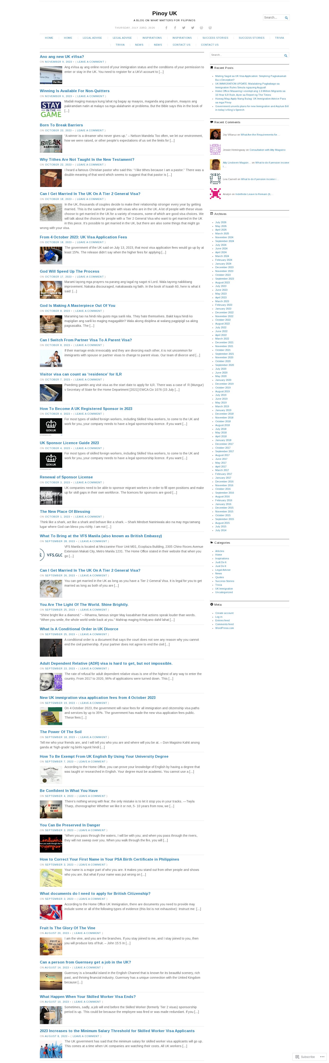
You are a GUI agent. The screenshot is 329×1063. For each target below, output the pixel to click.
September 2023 (224, 278)
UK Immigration (224, 588)
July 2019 (220, 395)
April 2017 (220, 466)
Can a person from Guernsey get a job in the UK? (85, 962)
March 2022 (222, 338)
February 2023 (223, 304)
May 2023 (220, 293)
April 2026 (220, 229)
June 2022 (221, 331)
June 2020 (221, 372)
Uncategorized (224, 592)
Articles (219, 551)
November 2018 (224, 417)
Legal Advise (92, 37)
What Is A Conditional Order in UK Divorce (79, 629)
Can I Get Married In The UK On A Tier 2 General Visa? (90, 194)
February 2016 (223, 500)
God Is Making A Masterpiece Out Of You (77, 305)
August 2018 (222, 425)
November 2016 (224, 485)
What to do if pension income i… (260, 179)
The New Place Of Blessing (65, 511)
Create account (224, 613)
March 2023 (222, 301)
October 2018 (223, 421)
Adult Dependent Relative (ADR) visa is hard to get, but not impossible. (106, 663)
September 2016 (224, 492)
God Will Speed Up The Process (69, 271)
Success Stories (215, 37)
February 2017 (223, 474)
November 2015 (224, 511)
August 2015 (222, 523)
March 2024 (222, 256)
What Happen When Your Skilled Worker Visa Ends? (88, 997)
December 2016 (224, 481)
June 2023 (221, 290)
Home (49, 37)
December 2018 (224, 413)
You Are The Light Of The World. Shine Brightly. (84, 605)
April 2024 (220, 252)
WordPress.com (224, 628)
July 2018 (220, 429)
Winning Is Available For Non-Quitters (75, 91)
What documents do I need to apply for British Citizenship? (95, 893)
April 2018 (220, 436)
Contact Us (181, 44)
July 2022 (220, 327)
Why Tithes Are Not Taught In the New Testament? (87, 159)
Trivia (279, 37)
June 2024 (221, 248)
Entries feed (222, 620)
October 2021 (223, 350)
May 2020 (220, 376)
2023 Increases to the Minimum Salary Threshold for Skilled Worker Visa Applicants (117, 1031)
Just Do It (220, 566)
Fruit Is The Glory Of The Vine (67, 928)
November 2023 (224, 271)
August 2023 (222, 282)
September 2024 (224, 241)
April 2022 (220, 335)
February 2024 (223, 260)
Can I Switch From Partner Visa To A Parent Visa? (86, 340)
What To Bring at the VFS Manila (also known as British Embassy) (101, 536)
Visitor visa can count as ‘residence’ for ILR (81, 374)
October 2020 (223, 361)
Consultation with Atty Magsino (267, 150)
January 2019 (223, 410)
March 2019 (222, 406)
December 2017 (224, 444)
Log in (218, 616)
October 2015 (223, 515)
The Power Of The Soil (61, 732)
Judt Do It (220, 562)
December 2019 (224, 383)
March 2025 (222, 233)
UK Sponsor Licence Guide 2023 (69, 443)
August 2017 (222, 455)
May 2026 (220, 226)
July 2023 (220, 286)
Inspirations (152, 37)
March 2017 (222, 470)
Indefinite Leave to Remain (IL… (254, 194)
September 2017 (224, 451)
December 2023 (224, 267)
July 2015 (220, 526)
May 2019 (220, 402)
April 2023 (220, 297)
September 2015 (224, 519)
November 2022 (224, 316)
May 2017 (220, 462)
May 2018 (220, 432)
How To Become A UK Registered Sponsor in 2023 (86, 409)
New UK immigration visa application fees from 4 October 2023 (98, 698)
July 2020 (220, 368)
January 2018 (223, 440)
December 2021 (224, 342)
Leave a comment (90, 61)
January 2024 (223, 263)
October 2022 (223, 319)
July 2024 (220, 245)
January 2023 (223, 308)
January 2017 (223, 477)
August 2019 (222, 391)
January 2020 (223, 380)
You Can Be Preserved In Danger (70, 825)
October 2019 (223, 387)
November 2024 (224, 237)
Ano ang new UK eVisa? (62, 57)
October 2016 (223, 489)
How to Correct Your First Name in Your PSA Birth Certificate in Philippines (109, 859)
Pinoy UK (164, 13)
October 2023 (223, 275)
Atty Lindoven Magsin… (237, 162)
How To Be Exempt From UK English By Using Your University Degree (104, 756)
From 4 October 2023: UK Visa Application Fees (83, 237)
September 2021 (224, 353)
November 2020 (224, 357)
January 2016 (223, 504)
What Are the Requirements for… (260, 134)
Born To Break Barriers (61, 125)
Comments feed (224, 624)
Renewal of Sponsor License (66, 477)
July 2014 (220, 530)
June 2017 (221, 459)
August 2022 (222, 323)
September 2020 (224, 365)
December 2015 (224, 507)
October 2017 (223, 447)
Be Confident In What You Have (69, 791)
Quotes (219, 577)
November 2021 (224, 346)
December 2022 (224, 312)
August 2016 (222, 496)
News (139, 44)
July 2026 (220, 222)
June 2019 (221, 398)
